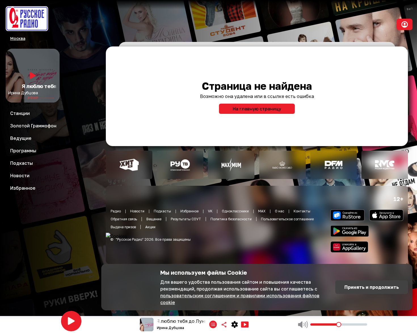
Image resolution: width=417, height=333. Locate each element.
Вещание (153, 219)
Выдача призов (123, 227)
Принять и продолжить (371, 287)
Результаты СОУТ (186, 219)
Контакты (302, 211)
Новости (137, 211)
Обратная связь (124, 219)
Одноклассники (235, 211)
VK (210, 211)
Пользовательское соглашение (287, 219)
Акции (150, 227)
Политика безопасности (231, 219)
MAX (262, 211)
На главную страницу (257, 109)
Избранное (189, 211)
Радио (116, 211)
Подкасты (162, 211)
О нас (279, 211)
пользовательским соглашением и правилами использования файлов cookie (239, 299)
